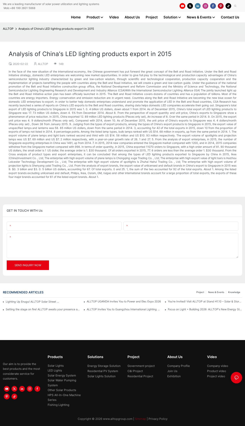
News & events (216, 292)
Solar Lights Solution (101, 376)
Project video (216, 376)
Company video (217, 366)
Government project (141, 366)
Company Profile (178, 366)
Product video (216, 371)
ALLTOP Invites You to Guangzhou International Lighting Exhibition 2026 (124, 309)
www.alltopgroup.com (117, 419)
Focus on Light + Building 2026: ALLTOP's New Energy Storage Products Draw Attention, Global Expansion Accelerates (205, 309)
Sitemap (140, 419)
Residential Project (140, 376)
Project (200, 292)
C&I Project (135, 371)
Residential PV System (102, 371)
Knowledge (234, 292)
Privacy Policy (158, 419)
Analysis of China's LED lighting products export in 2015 (56, 29)
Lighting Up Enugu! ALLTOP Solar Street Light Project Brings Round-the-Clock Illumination (33, 301)
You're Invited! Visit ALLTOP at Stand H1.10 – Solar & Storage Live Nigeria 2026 (205, 301)
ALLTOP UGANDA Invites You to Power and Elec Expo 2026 (124, 301)
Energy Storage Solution (104, 366)
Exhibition (174, 376)
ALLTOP (8, 29)
